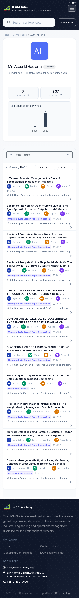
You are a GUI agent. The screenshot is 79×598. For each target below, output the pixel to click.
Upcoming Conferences (18, 552)
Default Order (43, 167)
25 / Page (62, 167)
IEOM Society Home (51, 552)
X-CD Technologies (62, 593)
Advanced (67, 22)
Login (72, 2)
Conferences (20, 34)
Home (6, 34)
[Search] (9, 22)
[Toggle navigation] (72, 8)
